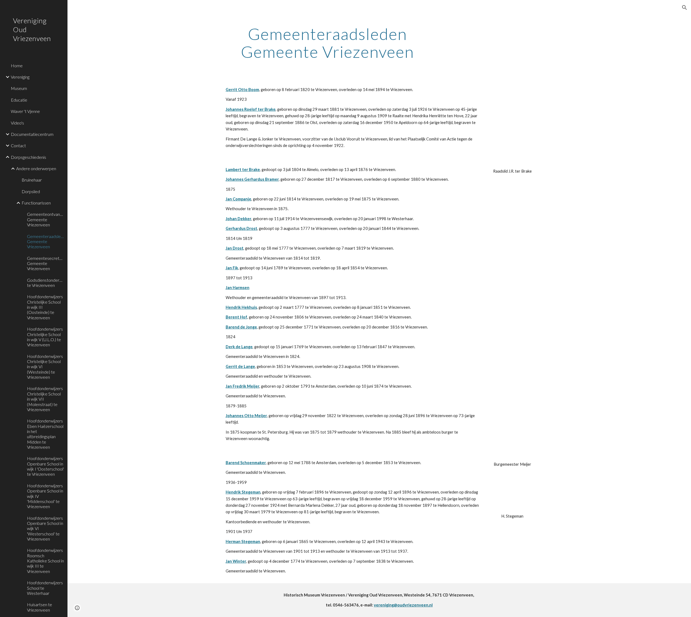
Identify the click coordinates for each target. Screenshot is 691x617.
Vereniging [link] (20, 76)
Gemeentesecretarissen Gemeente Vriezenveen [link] (45, 263)
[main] (327, 43)
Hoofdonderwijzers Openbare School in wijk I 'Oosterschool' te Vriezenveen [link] (45, 466)
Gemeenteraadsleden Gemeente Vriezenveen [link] (45, 241)
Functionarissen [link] (36, 202)
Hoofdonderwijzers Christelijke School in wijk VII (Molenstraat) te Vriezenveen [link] (45, 399)
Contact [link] (18, 145)
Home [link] (17, 65)
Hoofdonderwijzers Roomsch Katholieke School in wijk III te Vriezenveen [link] (45, 561)
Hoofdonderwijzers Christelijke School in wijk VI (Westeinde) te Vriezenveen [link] (45, 367)
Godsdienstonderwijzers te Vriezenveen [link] (45, 282)
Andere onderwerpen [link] (36, 168)
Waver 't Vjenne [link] (25, 111)
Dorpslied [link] (31, 191)
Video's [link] (17, 122)
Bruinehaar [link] (32, 179)
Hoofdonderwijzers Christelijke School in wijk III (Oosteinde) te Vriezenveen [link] (45, 307)
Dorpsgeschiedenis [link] (28, 157)
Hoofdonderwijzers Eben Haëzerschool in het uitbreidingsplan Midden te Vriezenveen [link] (45, 434)
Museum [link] (19, 88)
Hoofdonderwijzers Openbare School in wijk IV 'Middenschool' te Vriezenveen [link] (45, 496)
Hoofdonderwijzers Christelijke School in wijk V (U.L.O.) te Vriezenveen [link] (45, 336)
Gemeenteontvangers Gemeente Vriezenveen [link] (45, 219)
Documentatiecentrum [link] (32, 134)
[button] (684, 7)
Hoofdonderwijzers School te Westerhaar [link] (45, 588)
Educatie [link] (19, 99)
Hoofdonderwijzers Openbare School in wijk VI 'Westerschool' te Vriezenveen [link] (45, 528)
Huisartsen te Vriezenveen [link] (39, 607)
